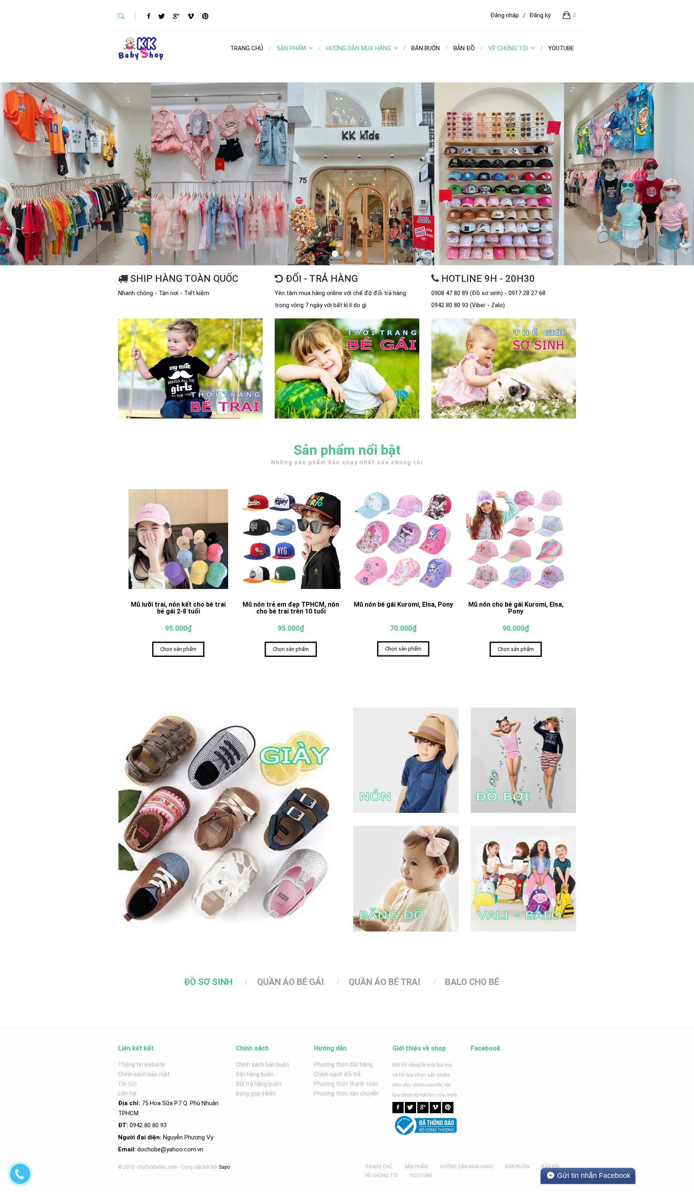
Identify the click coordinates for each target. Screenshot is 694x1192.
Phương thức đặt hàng (343, 1064)
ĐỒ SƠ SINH (208, 982)
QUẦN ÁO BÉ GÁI (290, 982)
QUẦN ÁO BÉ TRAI (384, 982)
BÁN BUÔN (517, 1166)
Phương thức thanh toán (346, 1084)
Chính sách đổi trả (337, 1074)
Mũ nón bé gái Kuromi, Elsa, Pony (403, 604)
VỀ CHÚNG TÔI (508, 48)
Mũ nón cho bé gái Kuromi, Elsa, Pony (515, 608)
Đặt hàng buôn (255, 1074)
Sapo (224, 1167)
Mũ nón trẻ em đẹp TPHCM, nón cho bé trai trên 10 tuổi (291, 608)
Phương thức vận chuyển (346, 1093)
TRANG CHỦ (378, 1166)
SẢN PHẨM (291, 48)
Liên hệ (127, 1093)
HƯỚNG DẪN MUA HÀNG (358, 48)
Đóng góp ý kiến (256, 1093)
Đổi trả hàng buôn (258, 1084)
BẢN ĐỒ (550, 1166)
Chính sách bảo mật (143, 1074)
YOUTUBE (421, 1175)
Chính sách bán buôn (262, 1064)
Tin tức (127, 1084)
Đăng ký (540, 15)
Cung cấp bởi (195, 1167)
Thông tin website (141, 1064)
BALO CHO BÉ (472, 982)
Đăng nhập (504, 15)
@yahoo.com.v (180, 1149)
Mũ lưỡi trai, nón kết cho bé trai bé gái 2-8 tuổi (178, 608)
